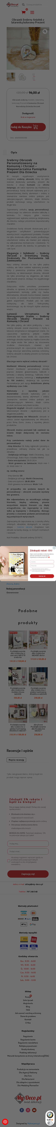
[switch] (50, 1123)
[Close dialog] (54, 548)
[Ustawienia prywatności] (5, 1122)
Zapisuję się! (42, 576)
